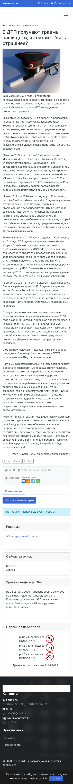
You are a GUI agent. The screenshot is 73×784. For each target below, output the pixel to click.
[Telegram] (33, 481)
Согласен (56, 778)
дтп (8, 461)
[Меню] (65, 14)
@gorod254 (10, 722)
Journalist (13, 477)
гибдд (29, 461)
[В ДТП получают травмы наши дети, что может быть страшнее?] (31, 71)
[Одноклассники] (28, 481)
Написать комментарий (19, 500)
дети (17, 461)
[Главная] (4, 25)
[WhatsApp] (38, 481)
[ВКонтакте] (24, 481)
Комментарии (13, 491)
